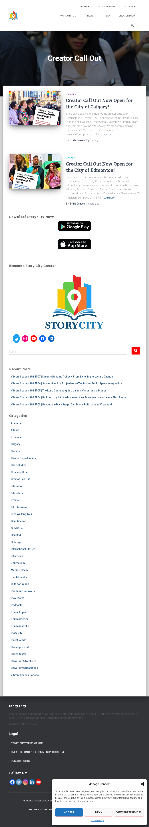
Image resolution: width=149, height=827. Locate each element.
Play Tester (17, 598)
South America (20, 619)
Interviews (17, 556)
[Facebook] (12, 782)
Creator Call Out (20, 479)
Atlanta (15, 430)
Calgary (71, 94)
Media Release (20, 570)
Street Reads (18, 640)
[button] (142, 784)
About (84, 6)
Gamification (18, 521)
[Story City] (13, 15)
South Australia (20, 626)
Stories (129, 6)
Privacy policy (20, 761)
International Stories (23, 549)
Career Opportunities (23, 458)
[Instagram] (25, 782)
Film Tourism (19, 507)
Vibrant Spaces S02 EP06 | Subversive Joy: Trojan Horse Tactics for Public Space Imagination (66, 383)
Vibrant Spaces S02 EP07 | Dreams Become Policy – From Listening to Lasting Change (62, 376)
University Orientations (24, 668)
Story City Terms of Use (27, 743)
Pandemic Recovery (23, 591)
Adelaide (16, 423)
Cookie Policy (97, 820)
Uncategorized (20, 647)
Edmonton (17, 486)
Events (15, 500)
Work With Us (68, 16)
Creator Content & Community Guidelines (38, 752)
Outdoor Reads (20, 584)
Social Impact (19, 612)
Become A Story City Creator (46, 809)
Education (17, 493)
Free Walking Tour (21, 514)
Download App (106, 6)
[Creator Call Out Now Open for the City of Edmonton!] (35, 171)
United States (19, 654)
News (90, 16)
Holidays (16, 542)
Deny (98, 812)
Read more (106, 134)
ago (93, 140)
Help (107, 16)
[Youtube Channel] (38, 782)
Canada (70, 157)
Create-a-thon (19, 472)
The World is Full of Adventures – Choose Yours (49, 800)
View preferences (129, 812)
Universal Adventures (23, 661)
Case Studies (19, 465)
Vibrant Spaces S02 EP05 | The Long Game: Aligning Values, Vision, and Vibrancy (58, 390)
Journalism (18, 563)
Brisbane (16, 437)
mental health (19, 577)
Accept (69, 812)
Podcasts (16, 605)
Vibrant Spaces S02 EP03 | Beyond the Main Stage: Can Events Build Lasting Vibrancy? (61, 404)
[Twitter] (19, 782)
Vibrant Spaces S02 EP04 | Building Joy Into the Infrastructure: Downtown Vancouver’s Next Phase (68, 397)
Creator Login (127, 16)
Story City (16, 633)
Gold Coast (17, 528)
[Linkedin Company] (32, 782)
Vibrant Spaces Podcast (25, 675)
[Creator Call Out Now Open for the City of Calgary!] (35, 108)
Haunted (16, 535)
